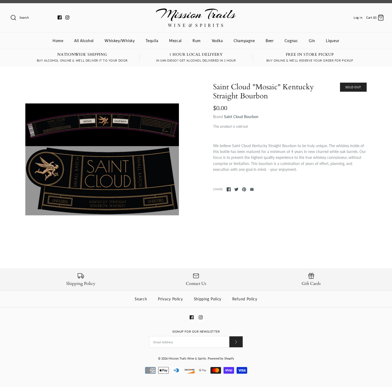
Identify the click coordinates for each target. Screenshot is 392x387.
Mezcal (175, 40)
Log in (358, 17)
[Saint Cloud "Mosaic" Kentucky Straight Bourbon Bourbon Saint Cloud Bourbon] (102, 159)
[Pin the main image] (244, 189)
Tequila (152, 40)
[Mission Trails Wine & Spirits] (196, 11)
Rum (197, 40)
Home (58, 40)
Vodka (217, 40)
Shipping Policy (208, 299)
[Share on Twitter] (236, 189)
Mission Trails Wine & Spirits (187, 358)
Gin (312, 40)
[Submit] (236, 341)
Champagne (244, 40)
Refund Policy (244, 299)
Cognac (291, 40)
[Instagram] (67, 17)
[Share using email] (252, 189)
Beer (270, 40)
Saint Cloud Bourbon (241, 116)
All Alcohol (84, 40)
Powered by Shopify (221, 358)
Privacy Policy (170, 299)
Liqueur (332, 40)
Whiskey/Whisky (120, 40)
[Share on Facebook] (229, 189)
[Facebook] (60, 17)
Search (141, 299)
